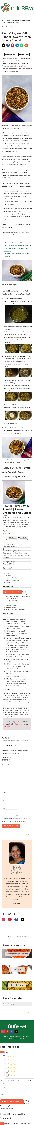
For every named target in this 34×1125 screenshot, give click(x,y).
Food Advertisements (13, 835)
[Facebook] (8, 45)
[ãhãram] (17, 10)
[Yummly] (26, 45)
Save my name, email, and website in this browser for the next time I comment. (14, 820)
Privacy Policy (8, 1036)
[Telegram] (17, 45)
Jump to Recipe (11, 54)
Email (4, 800)
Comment (5, 765)
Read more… (17, 903)
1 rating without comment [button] (19, 741)
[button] (3, 531)
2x (13, 592)
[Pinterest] (12, 45)
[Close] (2, 1052)
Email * (2, 1094)
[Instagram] (3, 919)
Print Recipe (25, 54)
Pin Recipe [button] (23, 538)
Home (3, 20)
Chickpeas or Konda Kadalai (13, 243)
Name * (2, 1088)
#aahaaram (7, 726)
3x (19, 592)
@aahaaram (19, 724)
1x (6, 592)
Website (4, 808)
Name (4, 792)
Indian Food (10, 20)
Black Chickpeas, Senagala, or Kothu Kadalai (18, 245)
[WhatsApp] (21, 45)
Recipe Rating (6, 757)
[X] (3, 45)
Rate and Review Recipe (11, 1102)
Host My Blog (21, 1038)
